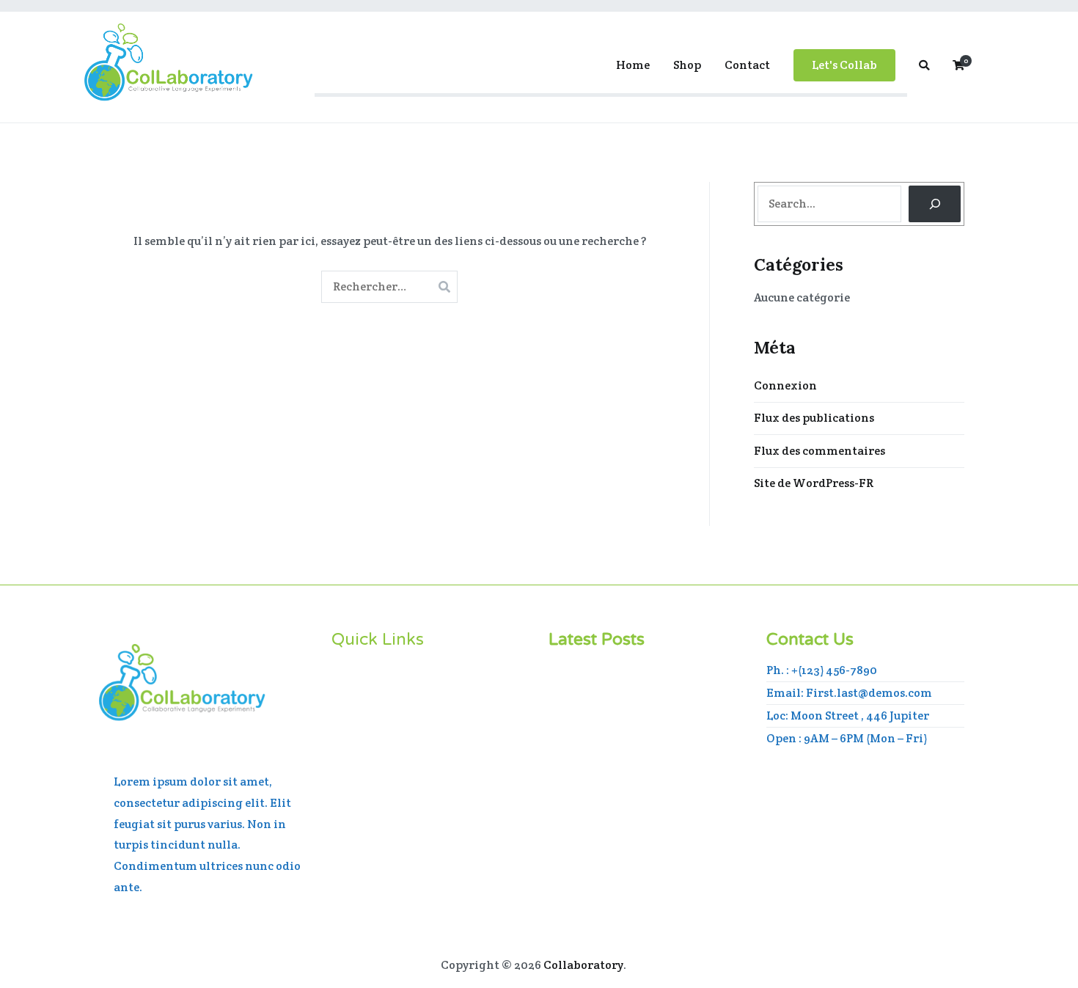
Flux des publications (814, 417)
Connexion (785, 385)
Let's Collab (844, 65)
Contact (747, 65)
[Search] (935, 204)
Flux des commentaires (819, 450)
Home (633, 65)
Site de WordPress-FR (813, 483)
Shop (687, 65)
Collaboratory (583, 965)
